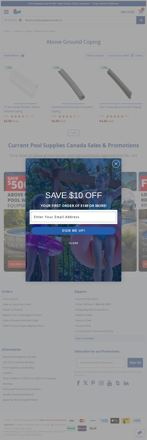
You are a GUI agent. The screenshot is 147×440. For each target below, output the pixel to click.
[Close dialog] (116, 163)
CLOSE (73, 243)
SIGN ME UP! (73, 230)
